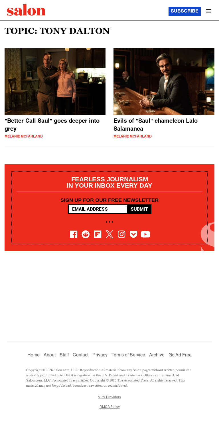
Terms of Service (128, 355)
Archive (157, 355)
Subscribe (184, 11)
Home (33, 355)
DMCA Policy (110, 407)
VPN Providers (109, 397)
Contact (80, 355)
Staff (64, 355)
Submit (139, 209)
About (50, 355)
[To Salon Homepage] (26, 10)
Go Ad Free (180, 355)
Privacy (100, 355)
